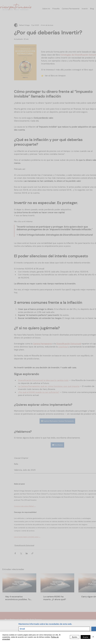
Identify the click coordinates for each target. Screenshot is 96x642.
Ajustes (74, 637)
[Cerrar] (93, 637)
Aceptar (85, 637)
